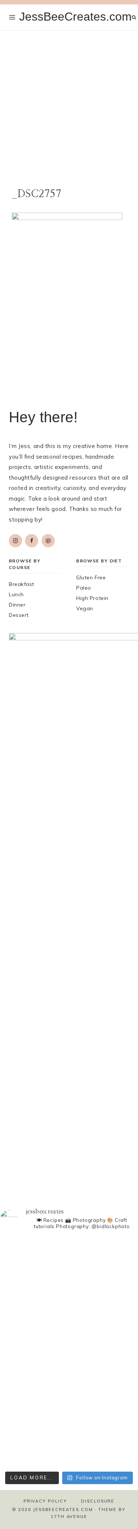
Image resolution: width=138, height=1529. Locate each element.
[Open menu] (12, 17)
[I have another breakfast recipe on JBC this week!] (69, 1241)
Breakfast (21, 584)
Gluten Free (91, 577)
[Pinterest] (48, 540)
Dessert (19, 615)
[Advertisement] (69, 103)
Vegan (84, 608)
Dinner (17, 604)
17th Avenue (69, 1516)
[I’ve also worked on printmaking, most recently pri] (69, 1310)
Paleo (83, 587)
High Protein (92, 598)
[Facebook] (31, 540)
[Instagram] (15, 540)
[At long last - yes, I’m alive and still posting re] (69, 1270)
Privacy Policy (45, 1501)
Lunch (16, 594)
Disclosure (97, 1501)
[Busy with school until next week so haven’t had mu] (69, 1440)
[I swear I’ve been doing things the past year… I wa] (69, 1368)
